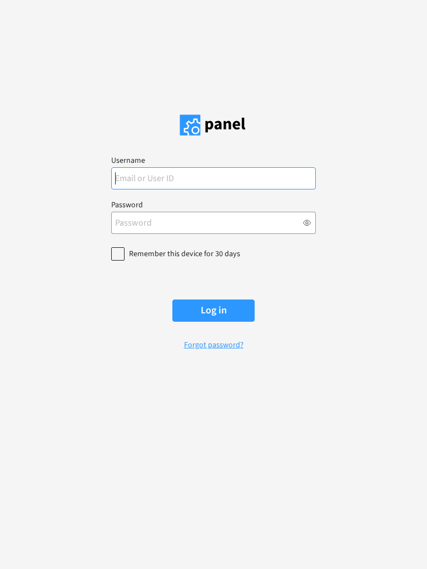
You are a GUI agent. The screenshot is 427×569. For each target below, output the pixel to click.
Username (128, 160)
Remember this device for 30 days (184, 253)
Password (127, 205)
